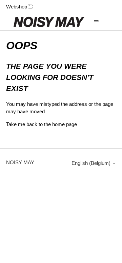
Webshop (17, 6)
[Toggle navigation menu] (96, 22)
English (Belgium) (92, 163)
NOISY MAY (20, 162)
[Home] (49, 22)
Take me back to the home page (41, 124)
